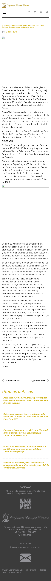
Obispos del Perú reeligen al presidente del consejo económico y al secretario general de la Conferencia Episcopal (26, 465)
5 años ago (11, 31)
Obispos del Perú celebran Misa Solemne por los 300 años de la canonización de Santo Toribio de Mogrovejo (24, 449)
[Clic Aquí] (25, 557)
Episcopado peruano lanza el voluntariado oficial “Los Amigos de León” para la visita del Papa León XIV (25, 417)
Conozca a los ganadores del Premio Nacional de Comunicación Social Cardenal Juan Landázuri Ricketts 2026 (25, 433)
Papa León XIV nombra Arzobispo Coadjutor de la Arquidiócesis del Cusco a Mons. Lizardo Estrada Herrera (25, 400)
